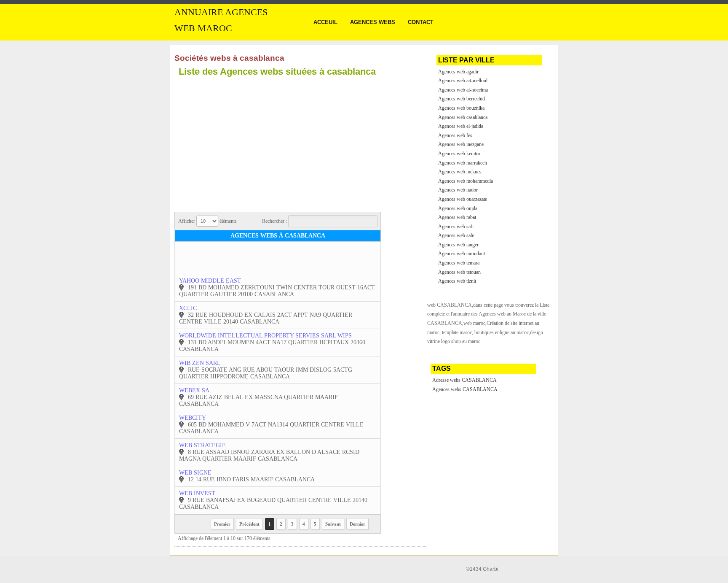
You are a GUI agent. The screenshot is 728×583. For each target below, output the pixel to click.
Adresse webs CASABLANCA (464, 380)
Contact (421, 22)
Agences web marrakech (462, 163)
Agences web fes (455, 135)
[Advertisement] (245, 139)
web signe (195, 473)
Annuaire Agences (221, 12)
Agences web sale (456, 235)
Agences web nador (458, 190)
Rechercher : (275, 221)
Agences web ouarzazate (462, 199)
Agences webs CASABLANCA (465, 389)
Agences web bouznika (461, 108)
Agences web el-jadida (460, 126)
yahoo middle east (210, 281)
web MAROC (203, 28)
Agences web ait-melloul (462, 81)
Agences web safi (456, 226)
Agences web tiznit (457, 281)
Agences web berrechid (461, 99)
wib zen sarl (200, 363)
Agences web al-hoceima (463, 90)
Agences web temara (458, 263)
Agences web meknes (460, 172)
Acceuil (325, 22)
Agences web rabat (457, 217)
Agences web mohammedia (465, 181)
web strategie (202, 445)
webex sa (194, 390)
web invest (197, 493)
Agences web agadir (458, 72)
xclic (188, 308)
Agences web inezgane (461, 144)
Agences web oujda (457, 208)
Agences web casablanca (462, 117)
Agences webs (372, 22)
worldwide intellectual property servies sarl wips (265, 335)
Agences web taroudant (461, 253)
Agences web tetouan (459, 272)
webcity (192, 418)
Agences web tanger (458, 245)
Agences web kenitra (459, 154)
